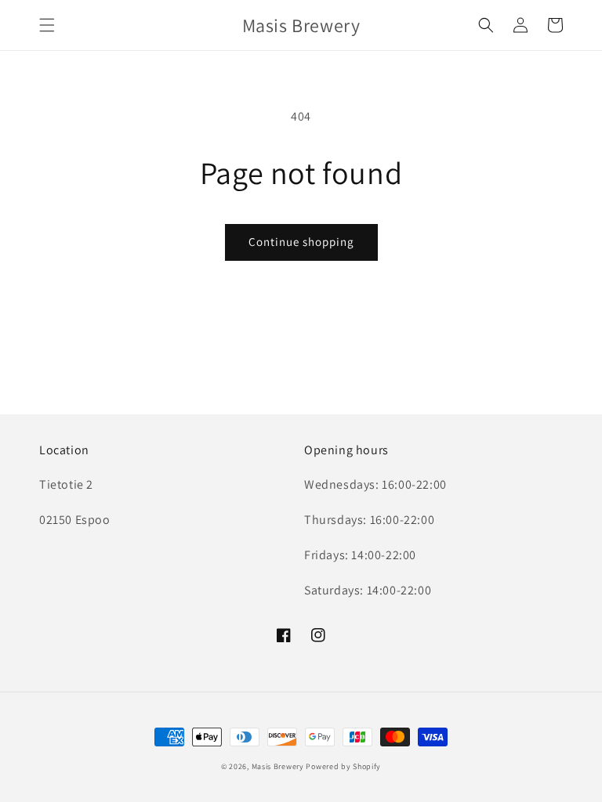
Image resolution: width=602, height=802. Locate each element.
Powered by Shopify (343, 766)
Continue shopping (301, 241)
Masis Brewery (278, 766)
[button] (47, 25)
